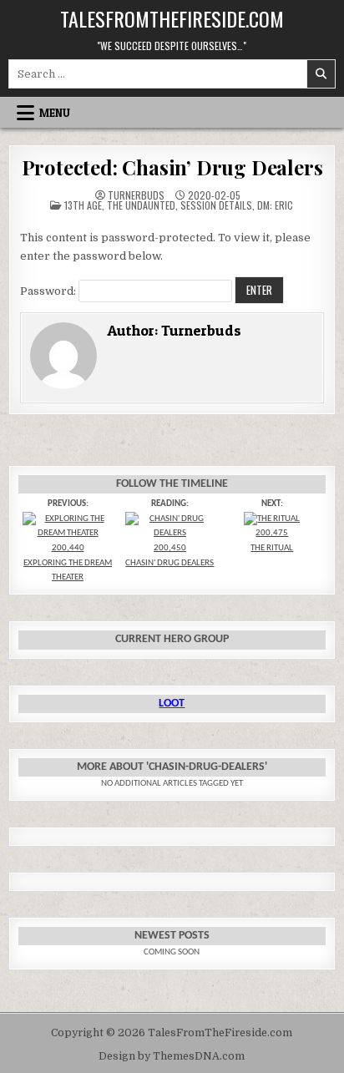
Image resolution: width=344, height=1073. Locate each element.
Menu (54, 112)
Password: (49, 291)
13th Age (83, 205)
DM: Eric (275, 205)
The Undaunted (141, 205)
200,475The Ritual (271, 541)
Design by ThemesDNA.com (172, 1056)
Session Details (216, 205)
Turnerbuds (136, 195)
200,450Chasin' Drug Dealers (169, 555)
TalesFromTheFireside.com (172, 18)
